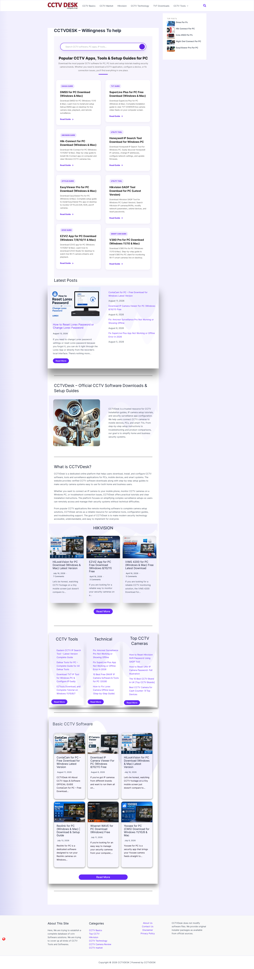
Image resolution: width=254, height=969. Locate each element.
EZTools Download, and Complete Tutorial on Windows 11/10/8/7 (68, 690)
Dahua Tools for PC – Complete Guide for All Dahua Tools (68, 666)
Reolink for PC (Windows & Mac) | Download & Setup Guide (68, 830)
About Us (147, 923)
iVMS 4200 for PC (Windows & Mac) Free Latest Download (139, 565)
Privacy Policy (148, 933)
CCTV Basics (88, 5)
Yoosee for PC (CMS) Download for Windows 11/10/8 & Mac (136, 830)
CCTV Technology (140, 5)
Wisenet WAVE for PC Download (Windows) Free (101, 829)
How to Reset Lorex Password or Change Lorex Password (73, 326)
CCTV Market (106, 5)
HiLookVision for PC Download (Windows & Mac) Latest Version (67, 565)
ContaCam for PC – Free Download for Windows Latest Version (69, 762)
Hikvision (122, 5)
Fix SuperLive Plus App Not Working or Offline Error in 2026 (104, 666)
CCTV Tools (180, 5)
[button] (187, 6)
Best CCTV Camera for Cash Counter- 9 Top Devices (140, 691)
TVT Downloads (161, 5)
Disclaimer (147, 930)
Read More (61, 360)
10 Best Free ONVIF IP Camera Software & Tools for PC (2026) (106, 678)
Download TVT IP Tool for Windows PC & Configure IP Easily (68, 678)
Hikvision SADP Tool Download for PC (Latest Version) (125, 191)
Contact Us (147, 926)
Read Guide (65, 119)
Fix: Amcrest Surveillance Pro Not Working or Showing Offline (105, 654)
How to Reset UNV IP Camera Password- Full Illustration (140, 670)
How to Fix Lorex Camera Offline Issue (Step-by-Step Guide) (104, 690)
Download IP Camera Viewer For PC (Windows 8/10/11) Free (102, 762)
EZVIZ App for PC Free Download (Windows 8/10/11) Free (100, 566)
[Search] (142, 46)
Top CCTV (94, 933)
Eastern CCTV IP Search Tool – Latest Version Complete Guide (69, 654)
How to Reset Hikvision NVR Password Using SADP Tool (141, 658)
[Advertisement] (103, 20)
